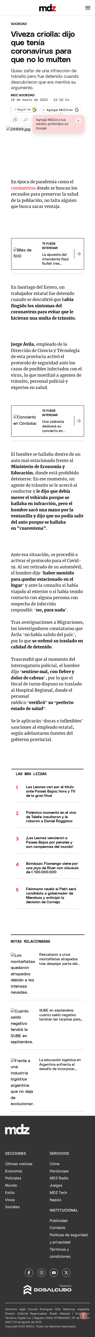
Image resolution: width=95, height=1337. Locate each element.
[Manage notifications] (83, 1315)
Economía (13, 1171)
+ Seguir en (23, 109)
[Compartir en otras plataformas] (25, 119)
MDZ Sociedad (23, 95)
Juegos (56, 1185)
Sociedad (19, 24)
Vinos (10, 1200)
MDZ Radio (59, 1178)
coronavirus (23, 188)
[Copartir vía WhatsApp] (15, 119)
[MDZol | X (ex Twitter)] (66, 1273)
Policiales (13, 1178)
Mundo (11, 1185)
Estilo (10, 1192)
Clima (54, 1164)
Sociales (12, 1207)
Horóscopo (59, 1171)
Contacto (57, 1228)
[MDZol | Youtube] (54, 1273)
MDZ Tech (58, 1192)
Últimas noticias (18, 1164)
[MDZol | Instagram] (41, 1273)
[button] (87, 7)
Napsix (55, 1200)
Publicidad (58, 1221)
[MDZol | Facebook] (29, 1273)
